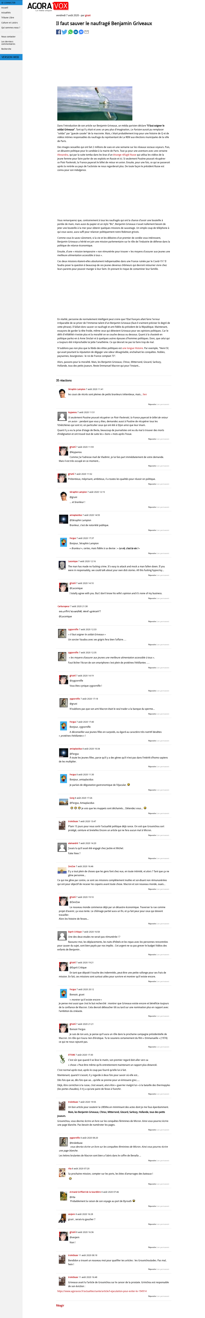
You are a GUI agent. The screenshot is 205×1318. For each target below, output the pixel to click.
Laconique (73, 561)
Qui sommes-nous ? (10, 27)
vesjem (71, 1214)
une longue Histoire (132, 348)
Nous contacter (8, 36)
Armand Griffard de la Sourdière (85, 1192)
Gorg (72, 798)
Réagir (60, 1305)
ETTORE (71, 1055)
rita (69, 1168)
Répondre (152, 404)
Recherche (6, 49)
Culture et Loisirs (9, 22)
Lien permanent (163, 404)
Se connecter (8, 3)
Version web (10, 57)
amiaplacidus (76, 515)
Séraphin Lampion (76, 389)
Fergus (73, 538)
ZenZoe (71, 866)
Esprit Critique (75, 932)
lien (145, 394)
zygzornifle (73, 629)
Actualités (6, 12)
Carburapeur (64, 606)
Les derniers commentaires (8, 42)
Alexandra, (63, 154)
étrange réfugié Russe (124, 154)
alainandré (73, 843)
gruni (87, 15)
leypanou (72, 412)
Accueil (4, 7)
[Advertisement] (113, 61)
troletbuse (73, 821)
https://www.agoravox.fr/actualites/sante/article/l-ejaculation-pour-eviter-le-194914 (102, 1291)
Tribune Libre (7, 17)
